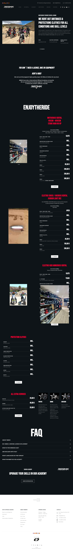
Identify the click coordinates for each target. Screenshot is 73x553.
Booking (55, 7)
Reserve (55, 186)
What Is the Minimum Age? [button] (10, 448)
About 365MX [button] (6, 440)
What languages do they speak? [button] (12, 455)
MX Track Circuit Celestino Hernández (46, 34)
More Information (28, 481)
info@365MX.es (57, 2)
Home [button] (20, 7)
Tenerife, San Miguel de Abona (45, 2)
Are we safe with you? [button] (9, 451)
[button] (38, 500)
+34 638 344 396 (67, 2)
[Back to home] (8, 7)
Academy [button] (34, 7)
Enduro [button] (48, 7)
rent (17, 77)
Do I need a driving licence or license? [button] (14, 444)
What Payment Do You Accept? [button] (12, 459)
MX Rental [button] (26, 7)
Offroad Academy (42, 80)
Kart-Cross (41, 7)
